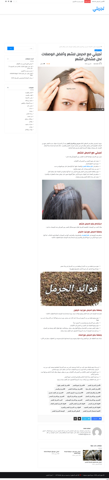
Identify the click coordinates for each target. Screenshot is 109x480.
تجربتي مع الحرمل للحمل (92, 396)
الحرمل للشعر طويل (63, 385)
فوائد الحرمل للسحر (93, 404)
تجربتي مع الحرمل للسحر (56, 396)
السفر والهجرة (29, 92)
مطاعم (31, 121)
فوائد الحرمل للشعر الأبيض (76, 404)
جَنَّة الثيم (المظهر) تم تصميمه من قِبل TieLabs (68, 475)
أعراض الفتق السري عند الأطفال (24, 63)
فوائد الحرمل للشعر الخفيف (91, 407)
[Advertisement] (54, 29)
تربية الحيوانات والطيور (27, 103)
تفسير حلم (30, 105)
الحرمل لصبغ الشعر (78, 385)
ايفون (107, 479)
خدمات (31, 108)
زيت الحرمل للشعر (56, 400)
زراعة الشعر (29, 113)
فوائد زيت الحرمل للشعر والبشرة (70, 407)
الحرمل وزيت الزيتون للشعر (74, 393)
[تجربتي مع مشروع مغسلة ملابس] (92, 455)
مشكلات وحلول (29, 119)
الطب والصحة (29, 95)
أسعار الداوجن (49, 475)
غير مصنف (30, 116)
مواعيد (31, 127)
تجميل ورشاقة (29, 100)
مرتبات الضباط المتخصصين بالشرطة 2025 (22, 78)
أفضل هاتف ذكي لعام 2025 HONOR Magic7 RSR (71, 1)
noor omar (96, 63)
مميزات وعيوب (29, 124)
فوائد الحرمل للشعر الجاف (57, 404)
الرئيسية (98, 46)
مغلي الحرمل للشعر (73, 411)
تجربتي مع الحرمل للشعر (92, 400)
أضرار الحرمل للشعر (93, 385)
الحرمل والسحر (59, 389)
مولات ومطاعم (29, 129)
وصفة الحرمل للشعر (58, 411)
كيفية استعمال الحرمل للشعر (91, 411)
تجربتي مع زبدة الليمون (27, 71)
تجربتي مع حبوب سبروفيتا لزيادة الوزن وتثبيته (72, 452)
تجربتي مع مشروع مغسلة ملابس (93, 462)
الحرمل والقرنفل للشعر (92, 393)
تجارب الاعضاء (92, 46)
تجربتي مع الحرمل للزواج (74, 396)
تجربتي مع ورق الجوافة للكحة (51, 451)
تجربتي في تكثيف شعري (55, 393)
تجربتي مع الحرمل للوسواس (73, 400)
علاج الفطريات (85, 235)
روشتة (31, 111)
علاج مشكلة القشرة (87, 166)
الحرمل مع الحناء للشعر (75, 389)
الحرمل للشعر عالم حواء (92, 389)
